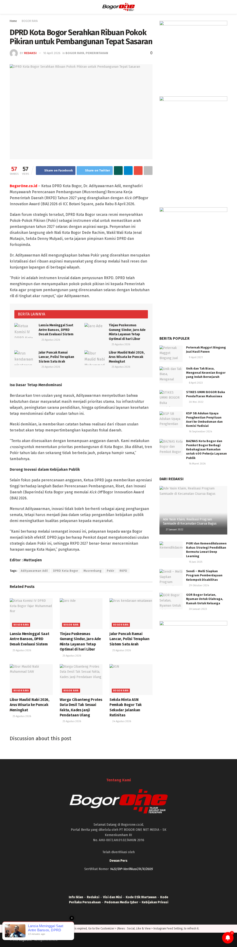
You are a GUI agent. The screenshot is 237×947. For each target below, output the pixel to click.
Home (13, 21)
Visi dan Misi (112, 897)
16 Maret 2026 (197, 463)
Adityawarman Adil (34, 570)
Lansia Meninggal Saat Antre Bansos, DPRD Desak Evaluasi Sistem (56, 329)
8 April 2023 (195, 382)
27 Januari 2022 (174, 529)
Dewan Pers (118, 861)
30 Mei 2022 (195, 401)
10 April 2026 (51, 53)
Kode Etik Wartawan (141, 897)
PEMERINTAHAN (97, 53)
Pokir (110, 570)
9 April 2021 (195, 357)
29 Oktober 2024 (198, 585)
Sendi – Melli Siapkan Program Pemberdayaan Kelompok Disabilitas (204, 575)
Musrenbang (93, 570)
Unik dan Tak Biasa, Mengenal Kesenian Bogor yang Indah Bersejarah (205, 373)
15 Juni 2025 (195, 561)
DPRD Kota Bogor (65, 570)
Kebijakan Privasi (155, 902)
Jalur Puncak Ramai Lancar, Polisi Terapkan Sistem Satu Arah (56, 357)
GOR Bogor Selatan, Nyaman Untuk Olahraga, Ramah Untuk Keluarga (204, 599)
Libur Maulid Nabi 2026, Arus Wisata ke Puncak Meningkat (127, 357)
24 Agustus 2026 (121, 721)
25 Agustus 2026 (50, 339)
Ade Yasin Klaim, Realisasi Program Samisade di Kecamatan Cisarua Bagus (190, 521)
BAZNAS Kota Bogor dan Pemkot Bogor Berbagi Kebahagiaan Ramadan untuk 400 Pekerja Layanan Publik (206, 449)
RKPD (123, 570)
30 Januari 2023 (197, 609)
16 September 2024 (200, 431)
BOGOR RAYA (30, 21)
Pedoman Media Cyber (121, 902)
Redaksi (30, 53)
